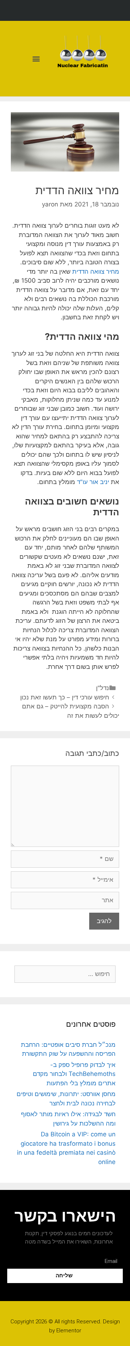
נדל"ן (102, 688)
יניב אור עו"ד (93, 481)
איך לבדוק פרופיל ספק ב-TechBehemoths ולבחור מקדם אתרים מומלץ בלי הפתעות (74, 1074)
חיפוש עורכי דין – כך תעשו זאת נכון (64, 697)
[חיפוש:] (65, 973)
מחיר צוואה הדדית (95, 271)
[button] (36, 59)
